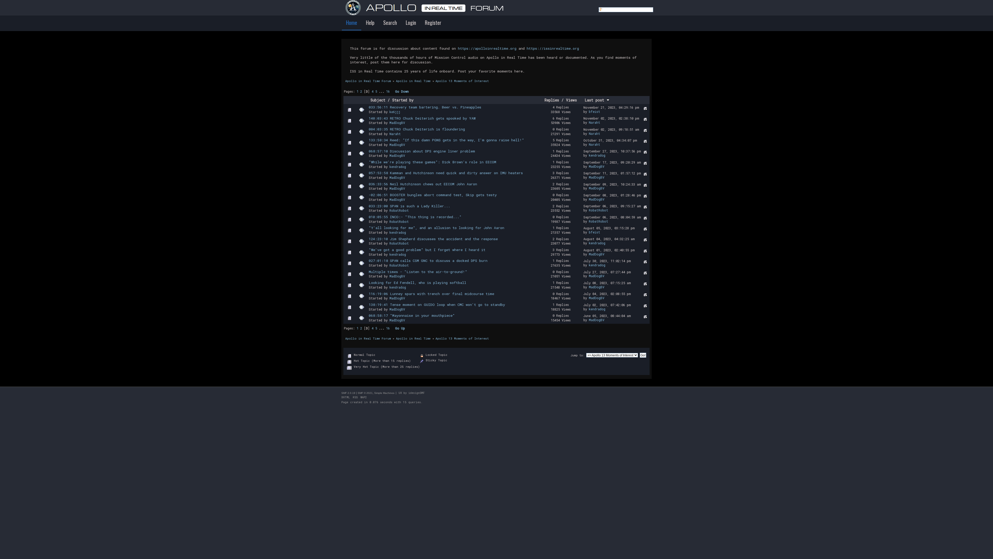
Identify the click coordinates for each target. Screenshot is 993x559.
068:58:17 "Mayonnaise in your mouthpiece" (412, 315)
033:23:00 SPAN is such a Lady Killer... (409, 206)
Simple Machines (384, 393)
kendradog (597, 155)
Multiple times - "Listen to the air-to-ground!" (418, 271)
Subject (378, 100)
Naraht (594, 122)
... (382, 91)
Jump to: (577, 355)
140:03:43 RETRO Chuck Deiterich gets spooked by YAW (422, 118)
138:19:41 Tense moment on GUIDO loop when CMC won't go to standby (437, 304)
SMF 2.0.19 (348, 393)
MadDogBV (397, 123)
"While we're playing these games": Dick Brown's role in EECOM (432, 162)
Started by (403, 100)
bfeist (594, 111)
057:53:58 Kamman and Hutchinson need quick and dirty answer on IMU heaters (446, 173)
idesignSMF (416, 393)
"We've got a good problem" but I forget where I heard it (427, 249)
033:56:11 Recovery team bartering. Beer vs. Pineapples (425, 107)
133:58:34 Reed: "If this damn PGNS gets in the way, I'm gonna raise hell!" (446, 140)
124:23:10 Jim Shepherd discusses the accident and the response (433, 239)
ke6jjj (394, 112)
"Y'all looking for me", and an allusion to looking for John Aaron (436, 227)
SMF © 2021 (365, 393)
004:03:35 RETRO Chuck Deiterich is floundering (417, 129)
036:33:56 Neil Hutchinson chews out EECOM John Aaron (423, 184)
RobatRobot (399, 210)
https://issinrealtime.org (553, 48)
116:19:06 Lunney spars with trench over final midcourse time (431, 293)
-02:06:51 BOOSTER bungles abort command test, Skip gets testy (433, 195)
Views (571, 100)
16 (388, 91)
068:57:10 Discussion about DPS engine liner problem (422, 151)
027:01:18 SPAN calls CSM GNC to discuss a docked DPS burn (428, 260)
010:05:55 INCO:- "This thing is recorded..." (415, 217)
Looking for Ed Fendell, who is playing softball (417, 282)
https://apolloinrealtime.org (487, 48)
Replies (552, 100)
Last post (595, 100)
